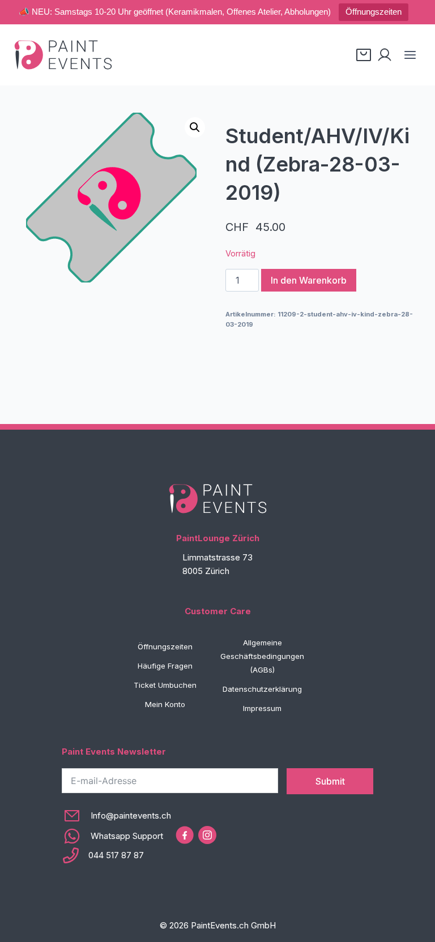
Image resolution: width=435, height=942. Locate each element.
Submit (330, 781)
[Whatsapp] (116, 836)
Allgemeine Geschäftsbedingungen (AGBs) (262, 656)
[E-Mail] (116, 816)
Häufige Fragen (165, 665)
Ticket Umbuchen (165, 685)
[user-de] (385, 55)
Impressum (262, 708)
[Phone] (116, 855)
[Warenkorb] (363, 55)
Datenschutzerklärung (262, 688)
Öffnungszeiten (374, 11)
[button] (195, 127)
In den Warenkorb (309, 280)
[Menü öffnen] (409, 55)
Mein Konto (165, 704)
